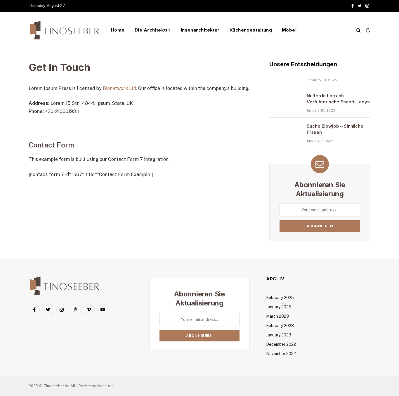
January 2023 (278, 335)
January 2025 (278, 307)
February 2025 (280, 297)
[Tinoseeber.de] (65, 30)
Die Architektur (153, 30)
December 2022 (281, 344)
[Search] (358, 30)
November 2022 (281, 353)
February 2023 (280, 325)
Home (118, 30)
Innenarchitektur (200, 30)
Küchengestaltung (251, 30)
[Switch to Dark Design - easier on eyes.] (367, 30)
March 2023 (277, 316)
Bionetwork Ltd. (120, 88)
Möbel (289, 30)
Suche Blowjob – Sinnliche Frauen (335, 129)
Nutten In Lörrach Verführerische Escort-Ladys (338, 99)
